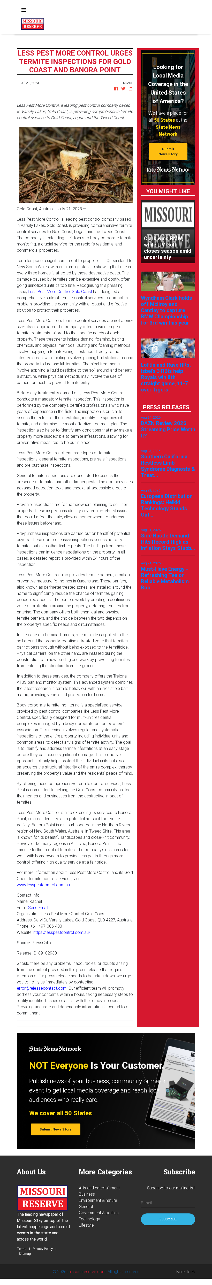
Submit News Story (168, 151)
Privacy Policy (43, 1248)
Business (87, 1194)
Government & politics (99, 1212)
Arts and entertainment (99, 1187)
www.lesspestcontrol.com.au (43, 884)
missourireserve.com (86, 1271)
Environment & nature (98, 1200)
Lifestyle (86, 1225)
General (86, 1206)
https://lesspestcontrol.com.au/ (61, 932)
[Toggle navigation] (24, 10)
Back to (184, 1271)
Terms (21, 1248)
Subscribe (168, 1219)
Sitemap (25, 1253)
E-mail (146, 1202)
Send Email (38, 907)
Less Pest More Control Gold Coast (60, 291)
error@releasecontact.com (41, 988)
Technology (89, 1218)
